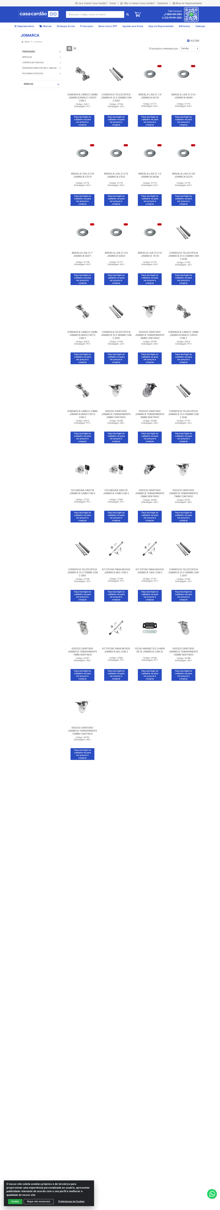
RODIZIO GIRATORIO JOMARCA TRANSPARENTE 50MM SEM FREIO (149, 414)
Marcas (28, 84)
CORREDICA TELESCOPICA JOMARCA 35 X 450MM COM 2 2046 (183, 414)
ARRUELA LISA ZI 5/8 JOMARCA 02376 (183, 175)
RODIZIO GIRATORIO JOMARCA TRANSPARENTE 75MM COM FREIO (183, 493)
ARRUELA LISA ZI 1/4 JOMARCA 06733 (149, 96)
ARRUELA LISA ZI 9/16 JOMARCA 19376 (150, 254)
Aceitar (15, 1201)
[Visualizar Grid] (69, 48)
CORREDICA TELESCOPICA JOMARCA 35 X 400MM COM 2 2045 (116, 335)
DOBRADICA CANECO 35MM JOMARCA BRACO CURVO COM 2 (183, 335)
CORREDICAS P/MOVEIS (33, 62)
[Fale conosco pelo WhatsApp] (212, 1194)
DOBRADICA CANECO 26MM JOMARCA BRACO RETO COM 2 (82, 335)
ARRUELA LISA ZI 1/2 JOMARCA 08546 (149, 175)
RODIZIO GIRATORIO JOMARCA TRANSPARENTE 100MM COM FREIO (82, 730)
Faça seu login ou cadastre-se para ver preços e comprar (82, 121)
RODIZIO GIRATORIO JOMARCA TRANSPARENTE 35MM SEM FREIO (149, 493)
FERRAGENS (28, 51)
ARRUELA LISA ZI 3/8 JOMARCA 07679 (82, 175)
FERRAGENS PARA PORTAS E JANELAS (39, 68)
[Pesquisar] (127, 14)
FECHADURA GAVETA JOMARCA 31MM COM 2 (116, 492)
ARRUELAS (27, 57)
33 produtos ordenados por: (164, 48)
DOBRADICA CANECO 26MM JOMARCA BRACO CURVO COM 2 (82, 97)
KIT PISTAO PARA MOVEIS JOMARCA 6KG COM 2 (116, 650)
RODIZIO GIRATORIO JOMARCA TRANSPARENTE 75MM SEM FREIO (82, 651)
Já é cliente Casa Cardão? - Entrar (97, 3)
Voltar (194, 40)
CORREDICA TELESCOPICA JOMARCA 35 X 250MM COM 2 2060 (82, 572)
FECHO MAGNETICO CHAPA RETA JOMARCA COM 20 (150, 650)
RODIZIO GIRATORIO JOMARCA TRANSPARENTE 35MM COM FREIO (116, 414)
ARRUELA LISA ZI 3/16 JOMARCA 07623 (116, 175)
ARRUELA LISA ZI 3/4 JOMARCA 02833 (116, 254)
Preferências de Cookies (71, 1201)
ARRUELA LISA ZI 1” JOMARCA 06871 (82, 254)
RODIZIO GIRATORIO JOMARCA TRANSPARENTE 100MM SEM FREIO (183, 651)
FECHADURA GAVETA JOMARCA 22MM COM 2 (82, 492)
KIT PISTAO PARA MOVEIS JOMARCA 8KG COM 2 (116, 571)
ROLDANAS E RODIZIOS (32, 73)
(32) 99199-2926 (173, 17)
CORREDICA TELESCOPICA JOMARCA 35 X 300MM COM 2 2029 (116, 97)
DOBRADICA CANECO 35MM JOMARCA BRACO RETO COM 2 (82, 414)
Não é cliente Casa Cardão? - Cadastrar (146, 3)
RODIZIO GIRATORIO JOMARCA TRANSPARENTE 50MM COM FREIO (149, 335)
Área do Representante (189, 3)
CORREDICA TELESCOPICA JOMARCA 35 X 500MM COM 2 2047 (183, 572)
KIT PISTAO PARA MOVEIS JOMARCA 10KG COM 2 (150, 571)
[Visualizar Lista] (75, 48)
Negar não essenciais (38, 1201)
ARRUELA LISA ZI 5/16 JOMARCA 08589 (183, 96)
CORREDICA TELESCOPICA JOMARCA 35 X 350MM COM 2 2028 (183, 255)
